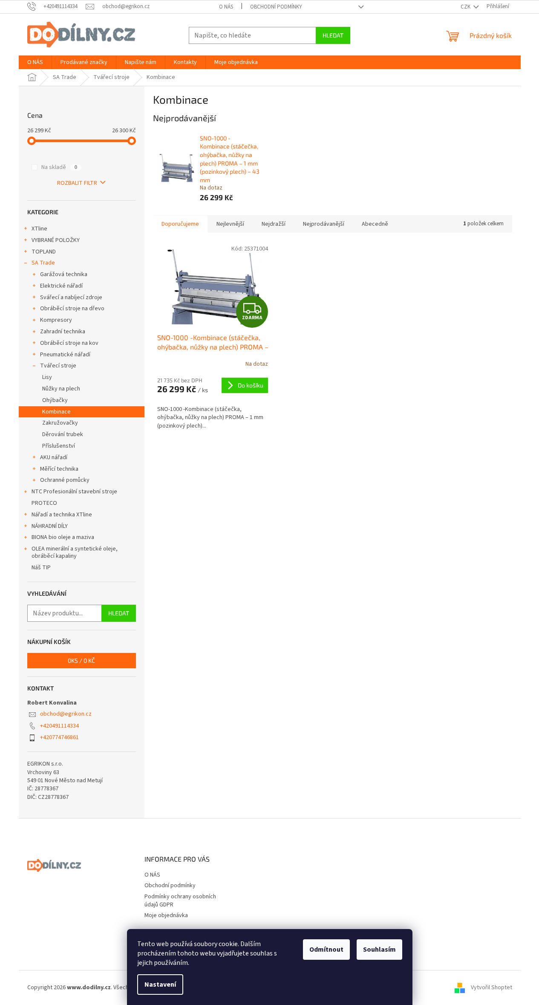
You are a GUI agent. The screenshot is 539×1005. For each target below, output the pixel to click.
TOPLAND (44, 252)
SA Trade (43, 263)
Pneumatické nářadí (65, 354)
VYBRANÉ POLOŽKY (56, 240)
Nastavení (160, 984)
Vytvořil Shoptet (491, 987)
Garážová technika (63, 274)
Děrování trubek (62, 434)
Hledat (333, 35)
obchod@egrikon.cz (66, 714)
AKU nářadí (53, 457)
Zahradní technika (62, 331)
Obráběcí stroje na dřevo (72, 308)
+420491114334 (59, 726)
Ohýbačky (55, 400)
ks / (81, 660)
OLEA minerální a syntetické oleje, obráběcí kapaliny (75, 552)
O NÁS (226, 7)
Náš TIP (41, 567)
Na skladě (59, 167)
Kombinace (56, 412)
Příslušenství (58, 446)
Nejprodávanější (323, 224)
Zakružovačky (60, 423)
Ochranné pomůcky (64, 480)
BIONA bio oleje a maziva (63, 537)
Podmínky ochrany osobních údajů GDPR (180, 900)
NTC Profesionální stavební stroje (74, 491)
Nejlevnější (230, 224)
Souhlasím (379, 949)
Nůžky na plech (61, 389)
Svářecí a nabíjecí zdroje (71, 297)
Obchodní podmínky (276, 7)
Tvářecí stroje (58, 365)
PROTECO (44, 503)
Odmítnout (326, 949)
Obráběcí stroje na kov (69, 343)
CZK (466, 7)
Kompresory (56, 320)
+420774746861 (59, 737)
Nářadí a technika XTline (62, 514)
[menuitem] (35, 62)
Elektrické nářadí (61, 286)
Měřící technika (59, 469)
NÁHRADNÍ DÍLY (50, 526)
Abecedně (375, 224)
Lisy (47, 377)
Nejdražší (273, 224)
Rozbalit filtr (77, 183)
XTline (39, 228)
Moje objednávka (166, 915)
